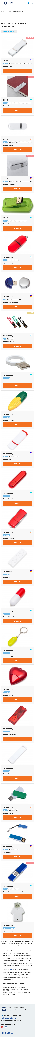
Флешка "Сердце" (8, 695)
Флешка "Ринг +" (8, 381)
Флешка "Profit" (8, 66)
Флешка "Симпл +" (8, 263)
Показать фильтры (9, 31)
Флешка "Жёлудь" (8, 656)
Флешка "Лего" (7, 577)
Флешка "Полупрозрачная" (11, 302)
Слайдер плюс (7, 852)
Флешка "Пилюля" (8, 616)
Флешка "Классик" (8, 145)
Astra (11, 969)
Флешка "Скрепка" (8, 341)
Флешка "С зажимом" (9, 184)
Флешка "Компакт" (8, 538)
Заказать (17, 71)
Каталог (3, 11)
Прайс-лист (11, 1011)
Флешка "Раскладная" (9, 224)
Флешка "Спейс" (8, 499)
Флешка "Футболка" (9, 931)
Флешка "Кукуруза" (9, 420)
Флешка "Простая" (8, 813)
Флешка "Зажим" (8, 106)
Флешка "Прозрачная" (9, 734)
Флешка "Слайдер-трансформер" (13, 892)
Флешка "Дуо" (7, 459)
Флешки (9, 11)
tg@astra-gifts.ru (8, 1018)
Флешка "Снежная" (8, 774)
